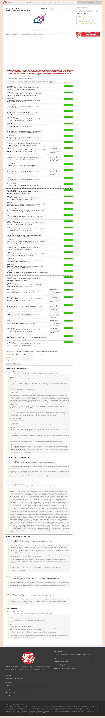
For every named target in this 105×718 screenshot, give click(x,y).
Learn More (68, 86)
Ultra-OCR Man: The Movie (61, 661)
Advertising (8, 685)
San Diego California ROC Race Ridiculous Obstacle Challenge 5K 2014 (38, 462)
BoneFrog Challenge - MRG (87, 21)
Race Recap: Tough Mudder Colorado (63, 665)
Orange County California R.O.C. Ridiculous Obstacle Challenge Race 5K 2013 (40, 578)
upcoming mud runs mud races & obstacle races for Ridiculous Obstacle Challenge (37, 351)
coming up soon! (27, 71)
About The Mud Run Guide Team (13, 678)
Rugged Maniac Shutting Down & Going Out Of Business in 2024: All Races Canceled (75, 658)
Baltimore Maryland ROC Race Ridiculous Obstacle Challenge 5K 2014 (38, 486)
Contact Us (8, 675)
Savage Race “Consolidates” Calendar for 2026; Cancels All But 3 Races (72, 654)
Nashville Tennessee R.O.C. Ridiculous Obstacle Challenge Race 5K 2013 (38, 595)
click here (39, 81)
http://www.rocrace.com (39, 30)
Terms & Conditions (10, 692)
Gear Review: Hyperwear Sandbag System (64, 668)
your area (11, 71)
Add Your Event (9, 682)
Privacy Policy (8, 696)
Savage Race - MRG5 (85, 19)
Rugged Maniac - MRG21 (86, 17)
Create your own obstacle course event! (15, 689)
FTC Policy (45, 712)
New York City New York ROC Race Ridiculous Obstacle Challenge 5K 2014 (39, 373)
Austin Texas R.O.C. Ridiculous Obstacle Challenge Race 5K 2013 (36, 613)
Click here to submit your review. (13, 363)
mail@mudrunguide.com (39, 74)
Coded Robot (18, 704)
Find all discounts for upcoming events (86, 23)
